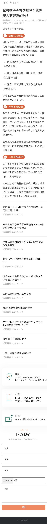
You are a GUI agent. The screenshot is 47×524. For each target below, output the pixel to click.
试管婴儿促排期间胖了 (14, 339)
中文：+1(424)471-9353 (28, 401)
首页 (6, 3)
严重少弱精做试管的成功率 (17, 353)
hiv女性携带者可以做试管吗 (17, 308)
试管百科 (14, 3)
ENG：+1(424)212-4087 (28, 398)
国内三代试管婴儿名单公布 (17, 294)
